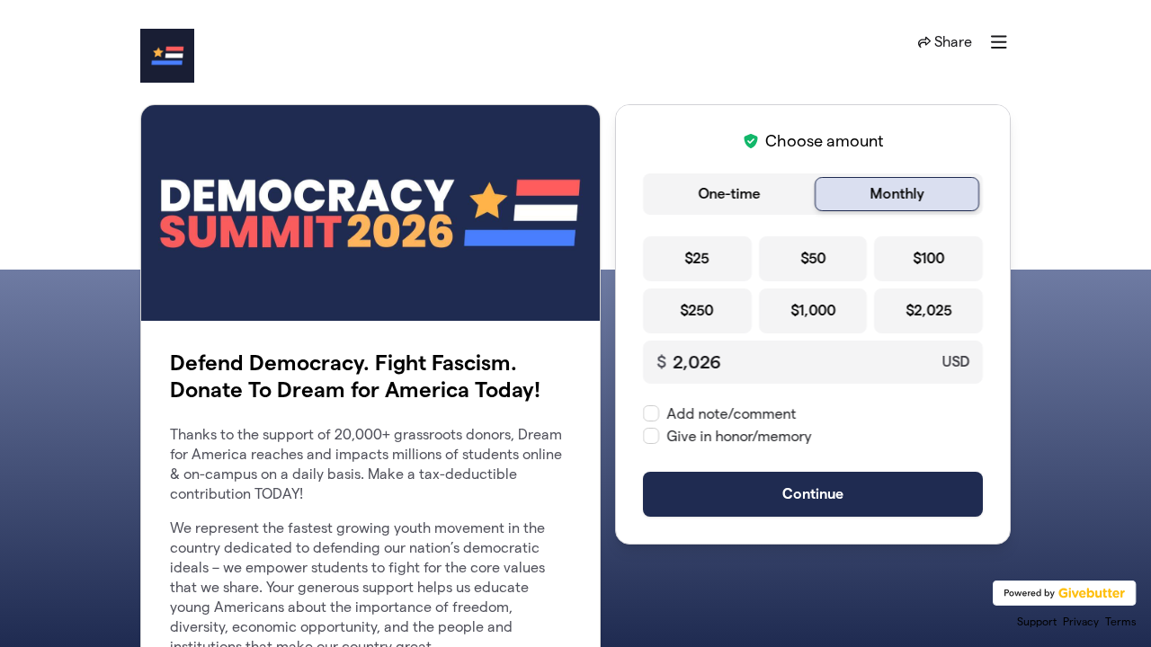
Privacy (1081, 621)
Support (1037, 621)
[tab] (728, 194)
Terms (1121, 621)
